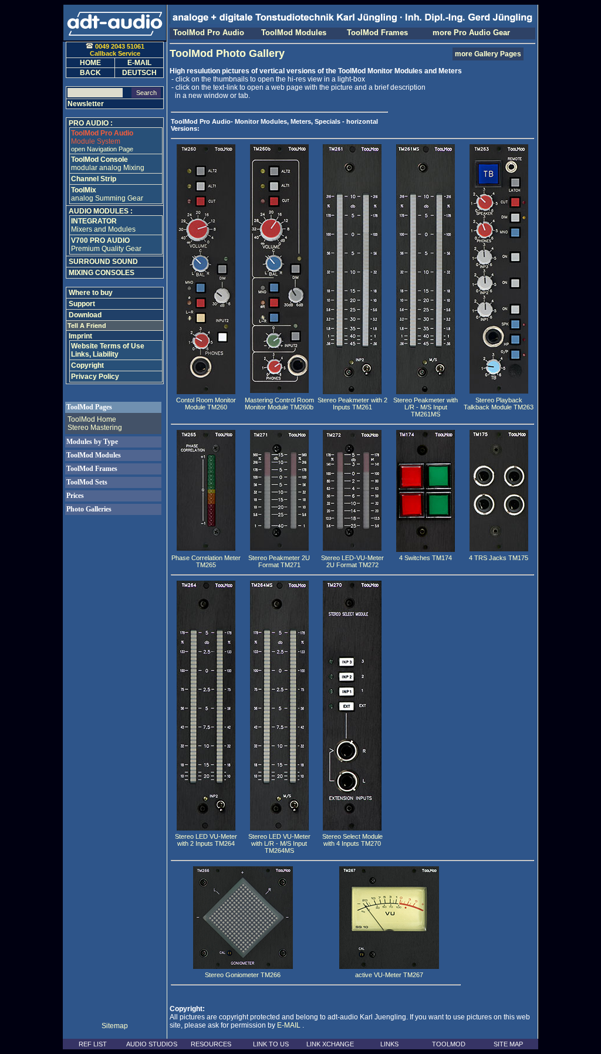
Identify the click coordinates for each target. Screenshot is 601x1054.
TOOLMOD (448, 1044)
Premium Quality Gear (106, 244)
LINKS (389, 1044)
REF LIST (93, 1044)
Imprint (80, 336)
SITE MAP (508, 1044)
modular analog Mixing (107, 163)
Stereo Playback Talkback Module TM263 (499, 403)
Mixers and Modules (103, 225)
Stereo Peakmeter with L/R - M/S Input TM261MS (425, 407)
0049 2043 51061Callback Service (117, 50)
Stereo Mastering (94, 427)
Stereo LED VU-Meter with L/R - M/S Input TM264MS (279, 843)
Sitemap (115, 1026)
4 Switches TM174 (425, 557)
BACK (90, 73)
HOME (90, 63)
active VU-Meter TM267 (389, 974)
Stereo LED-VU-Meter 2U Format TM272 (352, 561)
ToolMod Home (91, 419)
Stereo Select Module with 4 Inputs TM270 (352, 840)
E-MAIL (288, 1025)
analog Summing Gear (107, 194)
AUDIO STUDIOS (151, 1044)
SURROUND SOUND (103, 261)
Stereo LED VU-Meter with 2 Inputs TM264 (206, 840)
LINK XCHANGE (330, 1044)
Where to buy (91, 293)
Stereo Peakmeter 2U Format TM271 (279, 561)
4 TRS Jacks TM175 (498, 557)
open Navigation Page (102, 148)
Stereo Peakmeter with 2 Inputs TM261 (352, 403)
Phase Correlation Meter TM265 (206, 561)
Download (85, 315)
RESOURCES (211, 1044)
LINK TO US (271, 1044)
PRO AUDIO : (91, 123)
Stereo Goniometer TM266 (243, 974)
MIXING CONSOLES (101, 273)
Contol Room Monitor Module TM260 (206, 403)
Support (82, 304)
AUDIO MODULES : (101, 211)
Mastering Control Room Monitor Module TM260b (279, 403)
